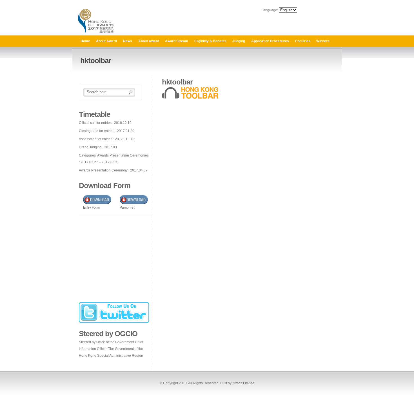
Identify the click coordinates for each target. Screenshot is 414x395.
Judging (238, 41)
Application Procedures (270, 41)
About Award (106, 41)
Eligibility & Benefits (210, 41)
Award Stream (176, 41)
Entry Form (91, 207)
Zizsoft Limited (243, 383)
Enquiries (302, 41)
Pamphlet (127, 207)
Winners (323, 41)
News (127, 41)
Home (85, 41)
